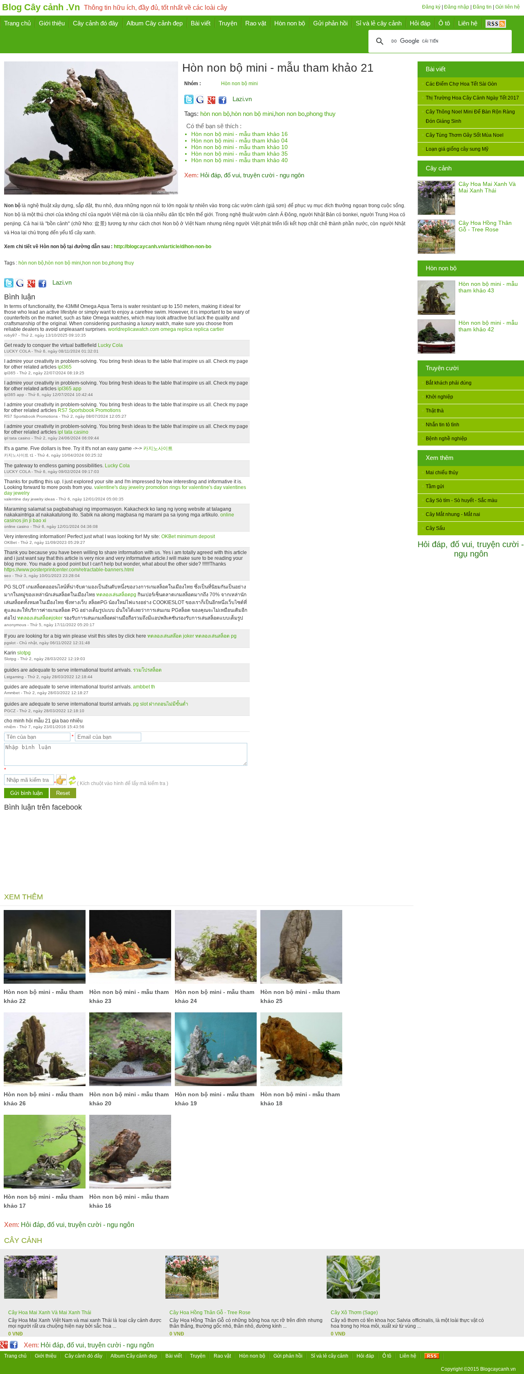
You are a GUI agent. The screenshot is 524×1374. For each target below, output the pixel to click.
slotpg (24, 653)
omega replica (176, 329)
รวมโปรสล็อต (147, 670)
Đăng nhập (456, 7)
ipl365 (65, 367)
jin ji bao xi (34, 520)
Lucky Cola (110, 345)
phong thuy (321, 113)
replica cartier (209, 329)
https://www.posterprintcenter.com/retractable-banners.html (69, 570)
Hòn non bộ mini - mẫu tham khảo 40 (239, 160)
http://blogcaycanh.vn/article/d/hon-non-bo (162, 246)
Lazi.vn (242, 98)
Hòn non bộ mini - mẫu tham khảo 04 (239, 140)
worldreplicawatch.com (133, 329)
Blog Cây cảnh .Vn (41, 7)
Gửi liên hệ (507, 7)
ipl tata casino (73, 432)
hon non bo (290, 113)
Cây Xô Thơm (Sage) (354, 1312)
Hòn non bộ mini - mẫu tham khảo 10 (239, 147)
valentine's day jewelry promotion (131, 487)
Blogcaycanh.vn (498, 1369)
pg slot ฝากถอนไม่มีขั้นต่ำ (160, 704)
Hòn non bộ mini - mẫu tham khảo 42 (488, 326)
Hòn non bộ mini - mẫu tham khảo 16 (239, 134)
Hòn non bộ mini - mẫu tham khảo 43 (488, 287)
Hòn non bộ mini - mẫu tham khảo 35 (239, 153)
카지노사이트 (158, 448)
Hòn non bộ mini (239, 83)
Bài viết (435, 69)
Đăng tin (482, 7)
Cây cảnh (439, 168)
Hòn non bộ (441, 268)
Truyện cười (442, 367)
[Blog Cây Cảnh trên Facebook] (222, 102)
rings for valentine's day (195, 487)
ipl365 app (69, 389)
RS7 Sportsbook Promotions (89, 410)
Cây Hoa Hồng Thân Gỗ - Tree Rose (485, 226)
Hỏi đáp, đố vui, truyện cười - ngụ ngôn (471, 549)
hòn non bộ (215, 113)
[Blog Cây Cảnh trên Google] (210, 102)
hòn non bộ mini (252, 113)
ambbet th (144, 687)
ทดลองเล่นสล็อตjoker (40, 618)
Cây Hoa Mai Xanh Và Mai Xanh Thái (487, 187)
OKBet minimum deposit (188, 536)
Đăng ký (431, 7)
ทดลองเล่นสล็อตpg (116, 595)
